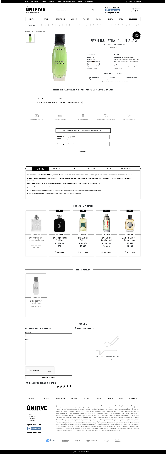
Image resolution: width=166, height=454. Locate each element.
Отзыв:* (27, 339)
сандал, (126, 61)
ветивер (119, 68)
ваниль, (132, 66)
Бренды (31, 19)
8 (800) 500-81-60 (112, 12)
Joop (44, 31)
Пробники (133, 19)
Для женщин (60, 19)
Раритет (86, 19)
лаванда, (131, 61)
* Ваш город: (60, 144)
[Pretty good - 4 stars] (67, 386)
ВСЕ (41, 25)
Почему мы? (32, 416)
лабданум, (127, 66)
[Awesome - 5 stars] (70, 386)
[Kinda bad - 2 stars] (61, 386)
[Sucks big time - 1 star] (58, 386)
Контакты (32, 420)
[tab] (40, 168)
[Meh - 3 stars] (64, 386)
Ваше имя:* (28, 332)
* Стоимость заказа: (60, 137)
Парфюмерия (29, 31)
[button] (74, 102)
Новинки (98, 19)
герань (120, 64)
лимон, (131, 59)
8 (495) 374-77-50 (112, 7)
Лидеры (110, 19)
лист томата (136, 59)
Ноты (121, 19)
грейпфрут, (125, 59)
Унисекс (74, 19)
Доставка (32, 418)
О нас (30, 414)
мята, (125, 57)
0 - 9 (137, 25)
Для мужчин (44, 19)
